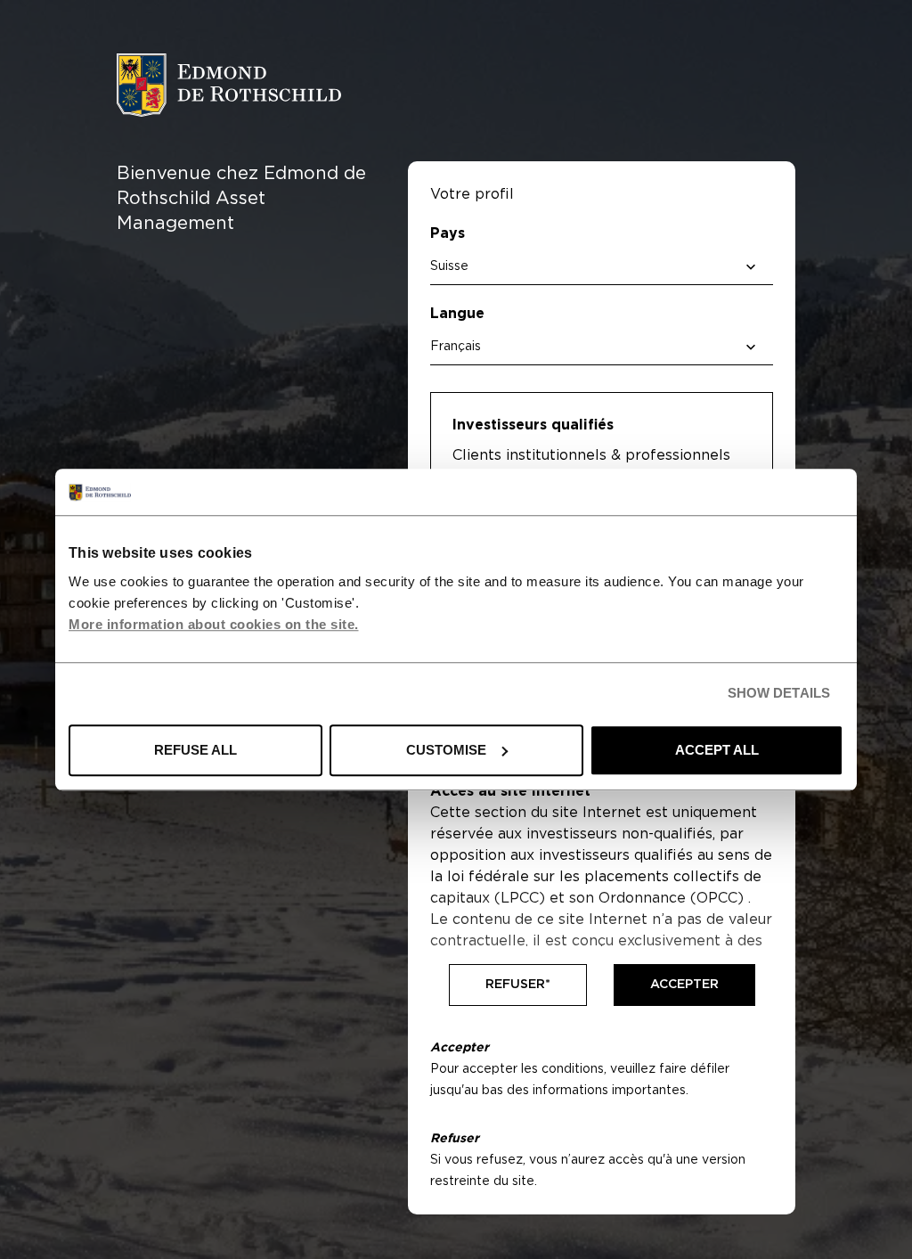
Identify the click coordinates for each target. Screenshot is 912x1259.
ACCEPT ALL (717, 749)
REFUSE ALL (195, 749)
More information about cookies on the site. (214, 624)
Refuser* (517, 984)
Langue (457, 314)
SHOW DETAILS (779, 693)
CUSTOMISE (446, 749)
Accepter (684, 984)
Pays (447, 233)
